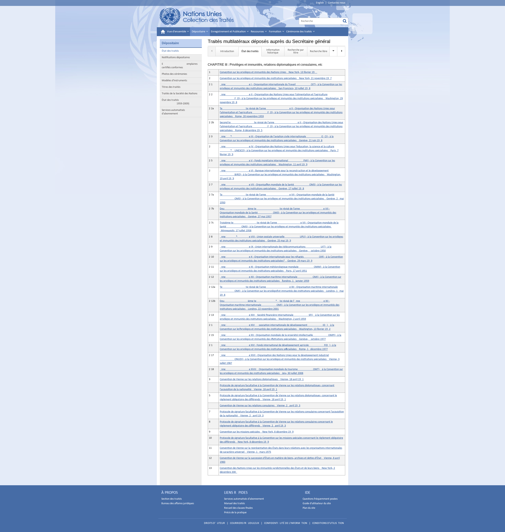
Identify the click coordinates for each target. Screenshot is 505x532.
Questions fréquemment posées (320, 498)
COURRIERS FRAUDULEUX (244, 523)
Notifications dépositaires (176, 57)
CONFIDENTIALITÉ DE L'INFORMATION (285, 523)
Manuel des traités (234, 503)
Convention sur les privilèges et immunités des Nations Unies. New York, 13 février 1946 (268, 72)
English (320, 2)
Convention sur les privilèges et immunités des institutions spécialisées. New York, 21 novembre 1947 (276, 78)
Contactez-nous (336, 2)
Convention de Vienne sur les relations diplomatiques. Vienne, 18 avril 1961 (262, 379)
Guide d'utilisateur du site (317, 503)
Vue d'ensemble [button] (177, 31)
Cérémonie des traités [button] (299, 31)
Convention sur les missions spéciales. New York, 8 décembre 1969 (257, 431)
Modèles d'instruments (174, 80)
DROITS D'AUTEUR (214, 523)
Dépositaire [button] (199, 31)
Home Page (197, 16)
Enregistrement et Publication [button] (228, 31)
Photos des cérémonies (174, 74)
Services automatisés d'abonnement (173, 112)
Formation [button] (275, 31)
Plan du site (309, 508)
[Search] (344, 21)
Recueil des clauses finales (238, 508)
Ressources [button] (258, 31)
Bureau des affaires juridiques (177, 503)
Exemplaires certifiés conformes (179, 66)
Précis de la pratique (235, 512)
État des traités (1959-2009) (175, 102)
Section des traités (171, 498)
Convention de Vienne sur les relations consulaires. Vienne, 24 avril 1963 (260, 405)
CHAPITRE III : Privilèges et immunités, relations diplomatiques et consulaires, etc (265, 64)
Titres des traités (171, 87)
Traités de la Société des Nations (179, 93)
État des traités (170, 51)
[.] (341, 51)
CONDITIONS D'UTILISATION (328, 523)
